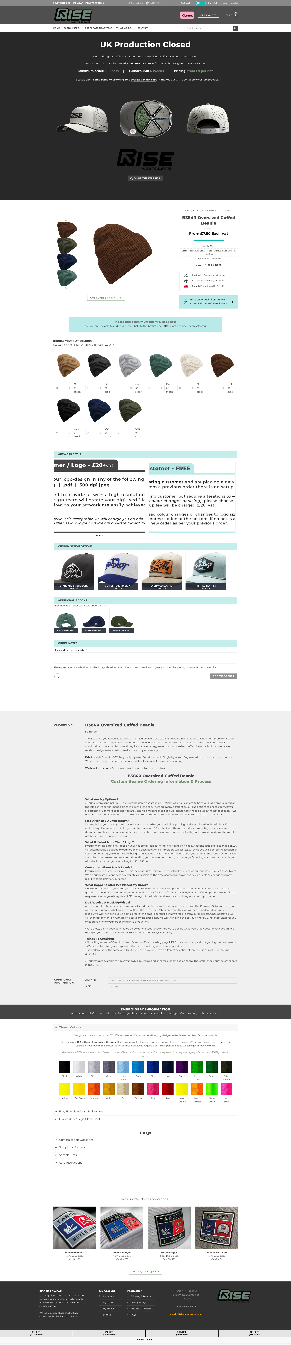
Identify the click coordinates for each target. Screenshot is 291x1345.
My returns (109, 1302)
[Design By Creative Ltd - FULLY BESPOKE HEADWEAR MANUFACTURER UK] (73, 15)
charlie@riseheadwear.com (186, 1314)
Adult (230, 211)
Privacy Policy (138, 1302)
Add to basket (223, 676)
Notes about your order (70, 650)
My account (109, 1308)
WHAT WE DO (124, 28)
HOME (56, 28)
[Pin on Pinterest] (216, 265)
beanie (205, 259)
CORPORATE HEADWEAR (98, 28)
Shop (196, 211)
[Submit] (235, 28)
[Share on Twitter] (209, 265)
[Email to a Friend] (212, 265)
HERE (172, 942)
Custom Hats (209, 211)
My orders (108, 1296)
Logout (107, 1314)
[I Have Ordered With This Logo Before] (192, 499)
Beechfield (213, 251)
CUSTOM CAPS (71, 28)
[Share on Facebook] (205, 265)
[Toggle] (56, 1027)
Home (187, 211)
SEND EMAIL (142, 861)
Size (221, 211)
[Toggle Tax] (200, 3)
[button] (230, 3)
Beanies (203, 251)
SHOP (96, 964)
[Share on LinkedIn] (220, 265)
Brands (223, 251)
